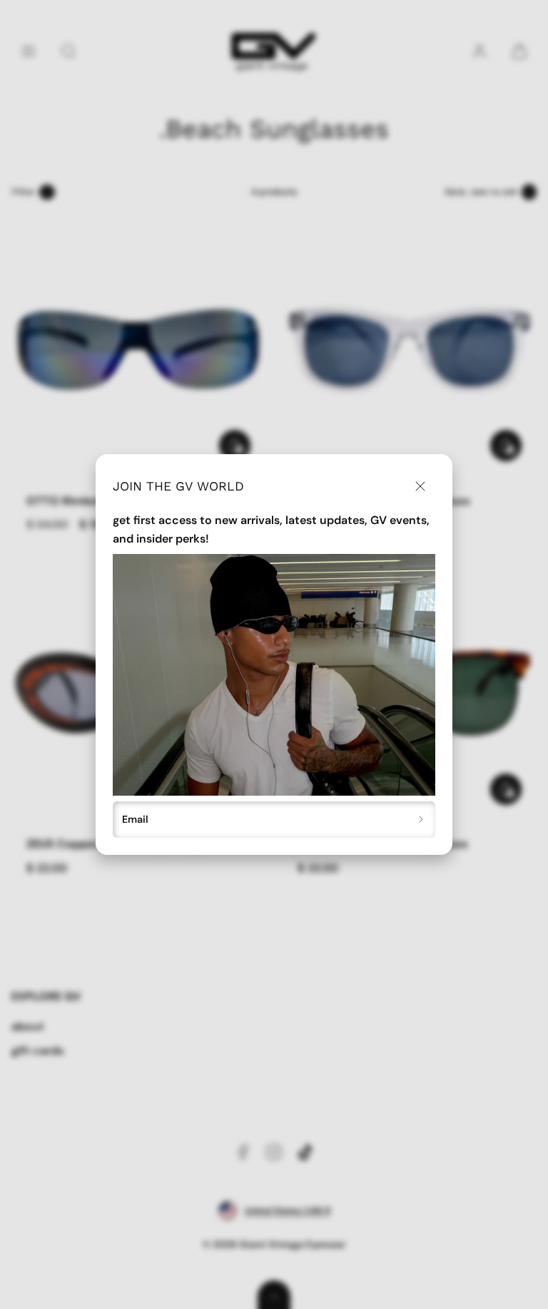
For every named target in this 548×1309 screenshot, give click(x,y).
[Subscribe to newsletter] (421, 819)
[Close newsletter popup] (420, 486)
